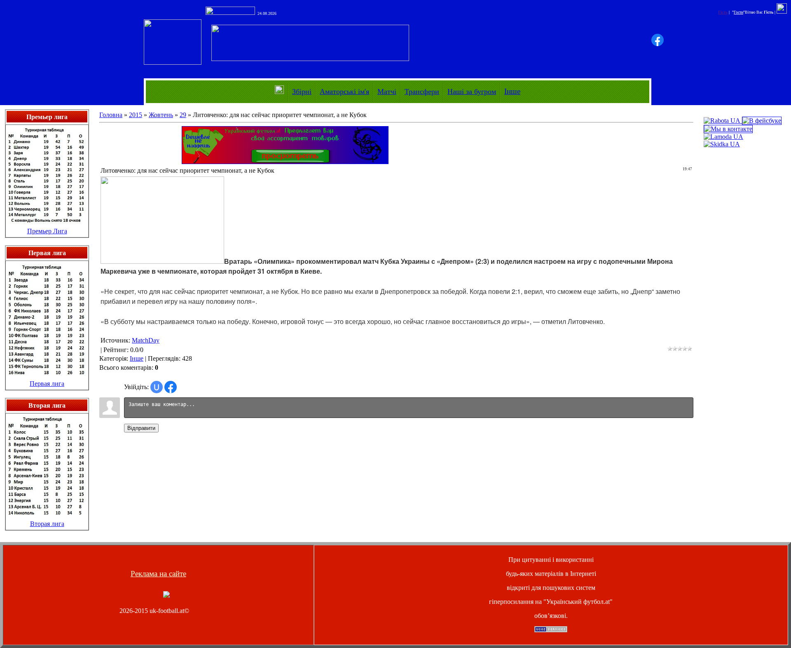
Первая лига (47, 383)
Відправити (141, 428)
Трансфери (422, 91)
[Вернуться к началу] (166, 595)
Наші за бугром (471, 91)
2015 (135, 114)
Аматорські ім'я (344, 91)
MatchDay (145, 340)
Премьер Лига (47, 231)
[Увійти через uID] (156, 387)
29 (183, 114)
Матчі (386, 91)
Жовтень (161, 114)
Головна (110, 114)
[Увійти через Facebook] (657, 40)
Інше (512, 91)
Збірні (301, 91)
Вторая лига (47, 523)
